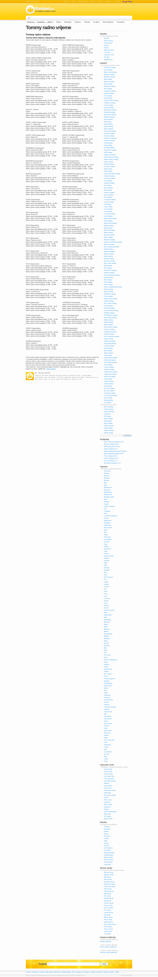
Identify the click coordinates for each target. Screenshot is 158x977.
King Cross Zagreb (110, 795)
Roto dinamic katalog (110, 327)
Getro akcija (108, 889)
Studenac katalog (109, 341)
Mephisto (107, 638)
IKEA (105, 565)
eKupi (106, 534)
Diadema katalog (109, 117)
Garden (106, 546)
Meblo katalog (108, 232)
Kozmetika (120, 22)
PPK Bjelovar (108, 683)
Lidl (105, 589)
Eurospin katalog (109, 133)
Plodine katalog (109, 301)
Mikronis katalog (109, 244)
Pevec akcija (108, 919)
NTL (105, 652)
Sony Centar (108, 723)
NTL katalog (108, 268)
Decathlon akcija (109, 882)
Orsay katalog (108, 277)
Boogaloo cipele (109, 497)
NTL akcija (107, 896)
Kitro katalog (108, 190)
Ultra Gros (107, 733)
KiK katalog (107, 185)
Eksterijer (67, 22)
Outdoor (78, 22)
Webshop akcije (109, 50)
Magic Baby (107, 615)
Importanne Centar (110, 790)
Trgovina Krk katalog (110, 372)
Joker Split (107, 793)
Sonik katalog (108, 348)
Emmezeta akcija (109, 886)
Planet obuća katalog (110, 298)
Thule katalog (108, 428)
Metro (106, 627)
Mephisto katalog (109, 239)
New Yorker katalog (110, 263)
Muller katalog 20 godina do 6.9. (114, 453)
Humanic (107, 560)
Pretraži (42, 964)
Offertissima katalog (110, 270)
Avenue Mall (108, 771)
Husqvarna (107, 414)
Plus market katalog (110, 303)
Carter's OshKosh (109, 506)
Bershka (106, 480)
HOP (105, 563)
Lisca (105, 593)
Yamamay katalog (109, 393)
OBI (105, 714)
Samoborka (107, 716)
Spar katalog (108, 350)
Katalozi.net (43, 975)
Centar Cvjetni (108, 774)
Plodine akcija (108, 922)
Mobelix (106, 636)
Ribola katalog (108, 320)
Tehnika (87, 22)
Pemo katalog (108, 284)
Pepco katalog (108, 289)
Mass (105, 617)
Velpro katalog (108, 433)
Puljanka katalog (109, 313)
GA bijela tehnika (109, 147)
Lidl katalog (107, 204)
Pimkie (106, 667)
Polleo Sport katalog (110, 317)
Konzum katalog (109, 192)
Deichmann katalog (110, 114)
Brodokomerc (108, 492)
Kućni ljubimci (108, 22)
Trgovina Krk (108, 711)
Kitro (105, 575)
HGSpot (106, 558)
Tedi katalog (108, 355)
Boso (105, 499)
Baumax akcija (108, 872)
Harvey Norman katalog (111, 157)
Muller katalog (108, 249)
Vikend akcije (83, 1)
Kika (105, 572)
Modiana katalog (109, 251)
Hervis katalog (108, 162)
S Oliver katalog (109, 346)
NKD (105, 650)
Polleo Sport (108, 686)
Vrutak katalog (108, 383)
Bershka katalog (109, 81)
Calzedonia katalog (110, 91)
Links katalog (108, 206)
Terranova (107, 697)
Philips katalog (108, 425)
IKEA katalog (108, 171)
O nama (28, 972)
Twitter (117, 972)
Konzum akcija (108, 903)
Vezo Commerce (109, 740)
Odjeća (50, 22)
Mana (105, 612)
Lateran (106, 584)
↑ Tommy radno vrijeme (126, 975)
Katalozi (66, 1)
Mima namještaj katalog (111, 247)
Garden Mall (108, 785)
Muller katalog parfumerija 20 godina (115, 451)
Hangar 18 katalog (109, 155)
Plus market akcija (110, 924)
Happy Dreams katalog (111, 159)
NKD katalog (108, 265)
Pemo (106, 657)
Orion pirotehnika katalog (112, 275)
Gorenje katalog (109, 411)
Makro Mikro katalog (110, 223)
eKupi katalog (108, 124)
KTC (105, 579)
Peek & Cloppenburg (110, 660)
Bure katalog (108, 88)
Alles (105, 756)
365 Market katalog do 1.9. (112, 463)
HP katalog (107, 416)
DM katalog (107, 122)
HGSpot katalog (109, 164)
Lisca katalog (108, 209)
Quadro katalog (109, 430)
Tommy (106, 702)
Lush (105, 596)
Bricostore (107, 490)
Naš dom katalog (109, 261)
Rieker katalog (108, 322)
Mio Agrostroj (108, 634)
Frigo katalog (108, 145)
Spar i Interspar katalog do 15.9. (114, 442)
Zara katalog (108, 386)
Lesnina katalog (109, 202)
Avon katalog (108, 70)
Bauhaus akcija (109, 875)
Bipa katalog (108, 79)
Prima (106, 676)
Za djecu (96, 22)
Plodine (106, 671)
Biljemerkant (108, 487)
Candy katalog (108, 409)
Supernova (107, 807)
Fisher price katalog (110, 138)
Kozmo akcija (108, 905)
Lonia (105, 603)
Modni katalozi (108, 857)
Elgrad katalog (108, 126)
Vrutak (106, 747)
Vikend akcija (108, 862)
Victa (105, 742)
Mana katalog (108, 221)
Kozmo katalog (108, 195)
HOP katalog (108, 169)
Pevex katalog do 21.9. (111, 458)
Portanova (107, 802)
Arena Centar (108, 769)
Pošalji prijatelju (66, 972)
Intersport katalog (109, 178)
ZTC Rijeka (107, 816)
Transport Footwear (110, 707)
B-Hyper (106, 501)
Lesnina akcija (108, 912)
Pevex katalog (108, 291)
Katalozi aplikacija (105, 941)
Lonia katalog (108, 216)
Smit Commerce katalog (111, 336)
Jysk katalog (108, 180)
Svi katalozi (107, 402)
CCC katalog (108, 96)
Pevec (106, 662)
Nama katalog (108, 256)
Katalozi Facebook (96, 972)
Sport (105, 841)
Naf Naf (106, 643)
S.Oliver (106, 726)
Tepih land (107, 695)
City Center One (109, 776)
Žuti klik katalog (109, 391)
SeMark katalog (109, 334)
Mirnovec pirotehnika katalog (113, 242)
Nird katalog (107, 421)
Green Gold (107, 788)
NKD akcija (107, 893)
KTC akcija (107, 910)
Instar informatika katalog (112, 173)
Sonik (106, 728)
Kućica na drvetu (109, 610)
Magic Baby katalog (110, 218)
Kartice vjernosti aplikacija (108, 947)
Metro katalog (108, 237)
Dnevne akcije (108, 40)
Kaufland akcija (109, 898)
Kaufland (107, 570)
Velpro (106, 737)
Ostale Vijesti (108, 819)
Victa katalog (108, 379)
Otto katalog (108, 280)
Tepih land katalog (109, 360)
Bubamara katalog (109, 86)
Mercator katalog (109, 235)
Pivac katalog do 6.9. (110, 456)
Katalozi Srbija (128, 1)
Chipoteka (107, 511)
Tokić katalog (108, 365)
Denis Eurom (108, 527)
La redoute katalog (110, 199)
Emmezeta (107, 537)
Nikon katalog (108, 418)
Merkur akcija (108, 917)
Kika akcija (107, 900)
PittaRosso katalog (110, 294)
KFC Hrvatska (108, 577)
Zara (105, 749)
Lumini (106, 797)
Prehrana (30, 22)
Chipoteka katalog (109, 103)
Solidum (106, 809)
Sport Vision (108, 730)
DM (105, 532)
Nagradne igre (108, 59)
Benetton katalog (109, 77)
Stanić (106, 721)
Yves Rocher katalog (110, 395)
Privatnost (35, 972)
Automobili (107, 864)
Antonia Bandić (44, 373)
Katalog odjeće (108, 855)
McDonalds (107, 619)
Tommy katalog (51, 369)
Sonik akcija (108, 931)
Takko (106, 693)
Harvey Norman (109, 556)
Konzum (106, 605)
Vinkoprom (107, 745)
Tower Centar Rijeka (110, 811)
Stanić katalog (108, 339)
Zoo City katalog (109, 388)
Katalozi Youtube (108, 972)
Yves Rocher (108, 752)
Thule (105, 761)
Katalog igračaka (109, 852)
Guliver (106, 553)
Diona (106, 530)
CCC (105, 509)
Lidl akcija (107, 915)
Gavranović (107, 549)
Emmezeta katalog (110, 131)
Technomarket (108, 700)
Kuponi (100, 1)
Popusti (92, 1)
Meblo (106, 624)
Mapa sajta (48, 972)
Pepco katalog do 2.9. (111, 449)
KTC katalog (108, 197)
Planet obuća (108, 669)
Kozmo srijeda (108, 908)
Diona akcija (108, 879)
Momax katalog (109, 254)
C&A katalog (108, 98)
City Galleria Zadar (110, 781)
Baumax (106, 475)
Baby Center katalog (110, 72)
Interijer (106, 838)
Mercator (107, 629)
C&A (105, 513)
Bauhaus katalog (109, 74)
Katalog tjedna (108, 400)
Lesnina (106, 586)
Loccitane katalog (109, 214)
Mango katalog (108, 225)
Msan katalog (108, 423)
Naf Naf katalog (109, 258)
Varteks (106, 735)
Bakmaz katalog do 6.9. (111, 444)
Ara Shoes (107, 471)
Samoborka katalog (110, 332)
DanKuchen (107, 520)
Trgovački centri (109, 55)
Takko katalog (108, 353)
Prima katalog (108, 306)
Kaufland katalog (109, 183)
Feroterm (107, 542)
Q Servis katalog (109, 329)
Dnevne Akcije (108, 860)
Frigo (105, 544)
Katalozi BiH (131, 1)
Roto (105, 690)
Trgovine (108, 1)
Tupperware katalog (110, 374)
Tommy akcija (108, 929)
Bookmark (57, 972)
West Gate (107, 814)
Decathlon (107, 523)
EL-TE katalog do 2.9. (111, 460)
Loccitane (107, 598)
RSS (73, 972)
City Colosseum (109, 778)
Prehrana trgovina (109, 678)
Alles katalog (108, 398)
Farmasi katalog (109, 136)
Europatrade (108, 539)
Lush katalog (108, 211)
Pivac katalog (108, 296)
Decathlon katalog (109, 112)
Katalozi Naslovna (29, 18)
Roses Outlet (108, 804)
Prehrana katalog (109, 308)
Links (105, 591)
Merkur (106, 631)
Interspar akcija (109, 891)
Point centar (108, 800)
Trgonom (107, 709)
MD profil (107, 622)
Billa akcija (107, 877)
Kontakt (41, 972)
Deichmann (107, 525)
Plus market (108, 674)
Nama (106, 641)
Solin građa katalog (110, 343)
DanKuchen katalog (110, 110)
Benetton (107, 478)
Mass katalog (108, 228)
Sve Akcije (107, 934)
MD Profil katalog (109, 230)
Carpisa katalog (109, 93)
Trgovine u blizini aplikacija (108, 952)
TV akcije (117, 1)
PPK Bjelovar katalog (110, 315)
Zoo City (106, 754)
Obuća (58, 22)
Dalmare (106, 783)
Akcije (74, 1)
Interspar (107, 568)
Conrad (106, 518)
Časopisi (106, 57)
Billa (105, 483)
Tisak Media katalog (110, 362)
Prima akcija (108, 926)
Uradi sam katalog (109, 376)
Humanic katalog (109, 166)
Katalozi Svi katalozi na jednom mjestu (41, 9)
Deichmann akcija (109, 884)
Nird (105, 648)
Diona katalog (108, 119)
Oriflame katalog (109, 273)
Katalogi (126, 1)
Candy (106, 759)
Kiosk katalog (108, 188)
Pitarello (106, 664)
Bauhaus (107, 473)
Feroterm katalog (109, 140)
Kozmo (106, 601)
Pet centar (107, 655)
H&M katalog (108, 152)
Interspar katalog (109, 176)
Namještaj (40, 22)
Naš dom (107, 645)
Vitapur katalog (108, 381)
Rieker (106, 688)
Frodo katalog (108, 143)
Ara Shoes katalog (110, 67)
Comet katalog (108, 105)
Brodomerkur (108, 494)
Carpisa (106, 504)
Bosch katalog (108, 407)
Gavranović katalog (110, 150)
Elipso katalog (108, 129)
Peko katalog (108, 282)
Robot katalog (108, 324)
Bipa (105, 485)
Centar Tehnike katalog (111, 100)
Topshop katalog (109, 369)
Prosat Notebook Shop (111, 310)
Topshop (106, 704)
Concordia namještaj (110, 516)
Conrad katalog (108, 107)
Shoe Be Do (108, 719)
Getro (105, 551)
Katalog (78, 972)
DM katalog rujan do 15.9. (112, 446)
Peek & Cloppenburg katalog (113, 287)
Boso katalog (108, 84)
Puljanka (106, 681)
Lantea (106, 582)
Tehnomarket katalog (110, 357)
